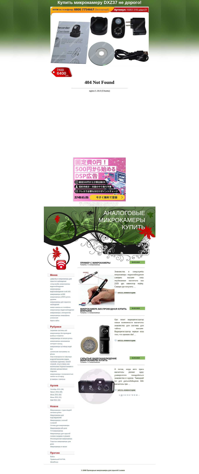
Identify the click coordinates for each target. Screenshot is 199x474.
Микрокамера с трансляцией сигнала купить (61, 411)
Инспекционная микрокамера (61, 439)
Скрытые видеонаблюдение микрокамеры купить (98, 359)
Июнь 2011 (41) (55, 397)
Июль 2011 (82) (55, 395)
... (139, 395)
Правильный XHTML (57, 459)
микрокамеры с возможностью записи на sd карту (61, 375)
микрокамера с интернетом (60, 313)
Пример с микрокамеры (95, 263)
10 (137, 395)
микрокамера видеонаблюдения (62, 310)
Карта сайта (54, 320)
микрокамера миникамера (60, 341)
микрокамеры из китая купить (61, 338)
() (122, 395)
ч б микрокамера (93, 265)
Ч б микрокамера (56, 431)
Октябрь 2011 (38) (57, 389)
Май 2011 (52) (55, 400)
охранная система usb (58, 330)
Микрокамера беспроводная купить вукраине (103, 310)
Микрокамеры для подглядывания (57, 416)
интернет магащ (56, 344)
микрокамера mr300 (57, 294)
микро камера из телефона (60, 307)
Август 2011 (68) (56, 392)
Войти (52, 457)
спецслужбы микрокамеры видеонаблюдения (60, 285)
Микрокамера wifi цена (58, 428)
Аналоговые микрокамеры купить (121, 220)
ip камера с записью (57, 379)
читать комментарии (126, 293)
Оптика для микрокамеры (59, 425)
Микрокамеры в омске (58, 446)
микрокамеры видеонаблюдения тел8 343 (60, 290)
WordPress (54, 462)
